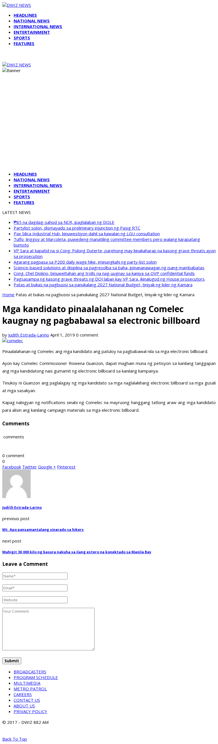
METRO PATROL (30, 689)
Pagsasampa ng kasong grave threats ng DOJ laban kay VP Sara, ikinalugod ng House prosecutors (109, 279)
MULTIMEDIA (27, 683)
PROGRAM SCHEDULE (36, 677)
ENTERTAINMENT (32, 32)
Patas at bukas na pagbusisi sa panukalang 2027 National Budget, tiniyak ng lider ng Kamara (103, 284)
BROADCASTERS (30, 671)
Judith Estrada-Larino (28, 335)
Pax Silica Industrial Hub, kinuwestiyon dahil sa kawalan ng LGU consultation (87, 233)
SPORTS (22, 38)
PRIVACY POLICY (30, 711)
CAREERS (23, 694)
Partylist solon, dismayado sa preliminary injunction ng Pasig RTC (77, 228)
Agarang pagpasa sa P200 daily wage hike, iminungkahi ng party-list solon (85, 262)
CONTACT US (27, 700)
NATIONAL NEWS (32, 21)
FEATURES (24, 43)
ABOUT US (24, 706)
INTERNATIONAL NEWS (38, 26)
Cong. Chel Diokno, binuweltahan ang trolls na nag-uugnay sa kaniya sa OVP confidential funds (104, 273)
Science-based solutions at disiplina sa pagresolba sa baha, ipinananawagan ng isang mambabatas (109, 267)
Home (8, 294)
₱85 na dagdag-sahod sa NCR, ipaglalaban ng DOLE (64, 222)
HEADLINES (25, 15)
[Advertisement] (109, 127)
